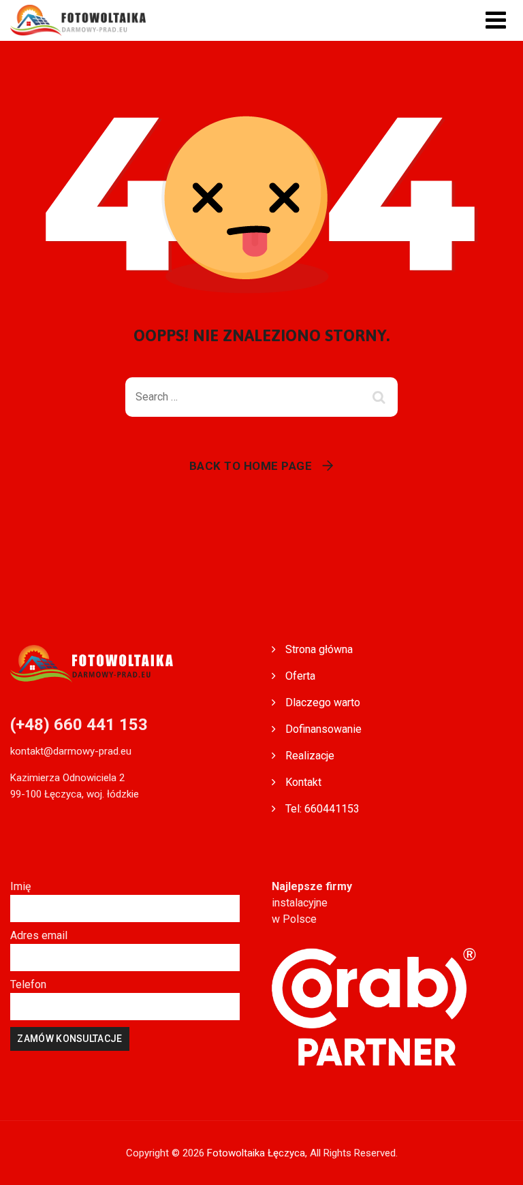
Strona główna (319, 649)
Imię (20, 886)
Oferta (300, 675)
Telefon (28, 984)
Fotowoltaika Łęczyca (256, 1153)
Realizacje (309, 755)
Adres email (38, 935)
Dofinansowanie (323, 729)
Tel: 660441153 (322, 808)
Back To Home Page (251, 466)
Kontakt (303, 782)
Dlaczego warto (322, 702)
